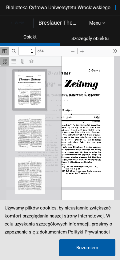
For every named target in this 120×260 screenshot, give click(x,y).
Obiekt (30, 37)
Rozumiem (87, 247)
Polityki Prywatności (89, 232)
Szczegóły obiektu (90, 38)
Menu (95, 23)
